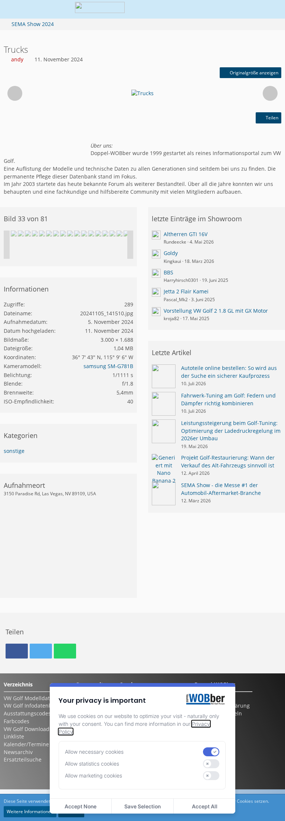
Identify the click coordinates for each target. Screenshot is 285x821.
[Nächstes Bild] (270, 93)
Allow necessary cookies (94, 751)
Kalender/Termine (26, 744)
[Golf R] (91, 233)
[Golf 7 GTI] (127, 233)
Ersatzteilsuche (23, 759)
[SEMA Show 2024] (14, 233)
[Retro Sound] (119, 233)
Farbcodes (16, 721)
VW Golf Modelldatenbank (36, 698)
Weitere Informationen (30, 811)
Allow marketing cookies (93, 775)
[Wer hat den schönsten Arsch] (21, 233)
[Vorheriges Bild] (14, 93)
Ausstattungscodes (27, 713)
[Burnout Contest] (77, 233)
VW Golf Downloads (28, 729)
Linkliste (14, 736)
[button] (230, 9)
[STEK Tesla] (84, 233)
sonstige (14, 450)
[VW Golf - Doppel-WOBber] (99, 9)
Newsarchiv (18, 752)
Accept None (80, 806)
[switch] (211, 751)
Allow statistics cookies (92, 763)
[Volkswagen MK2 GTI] (28, 233)
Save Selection (142, 806)
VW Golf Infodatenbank (32, 705)
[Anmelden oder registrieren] (249, 9)
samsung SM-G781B (108, 366)
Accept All (204, 806)
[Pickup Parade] (70, 233)
